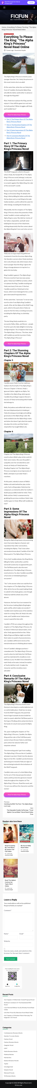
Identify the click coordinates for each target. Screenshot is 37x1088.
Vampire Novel (8, 1070)
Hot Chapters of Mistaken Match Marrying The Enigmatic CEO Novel (18, 1016)
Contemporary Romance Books (13, 1033)
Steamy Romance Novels (11, 1060)
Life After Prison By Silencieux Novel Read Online (18, 1012)
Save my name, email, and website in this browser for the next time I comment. (18, 952)
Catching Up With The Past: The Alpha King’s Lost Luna (18, 804)
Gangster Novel (8, 1045)
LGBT (5, 1048)
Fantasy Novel (8, 1039)
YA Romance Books (10, 1076)
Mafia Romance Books (10, 1051)
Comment (8, 910)
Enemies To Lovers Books (11, 1036)
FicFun (19, 16)
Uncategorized (8, 1067)
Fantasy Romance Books (11, 1042)
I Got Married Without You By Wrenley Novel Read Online (19, 1008)
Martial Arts (7, 1057)
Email (21, 934)
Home (4, 27)
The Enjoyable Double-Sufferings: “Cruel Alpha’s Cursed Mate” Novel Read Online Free (20, 811)
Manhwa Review (9, 1054)
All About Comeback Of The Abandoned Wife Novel (17, 1003)
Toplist (6, 1063)
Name (6, 934)
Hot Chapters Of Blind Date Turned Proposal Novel (19, 999)
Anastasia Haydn (20, 50)
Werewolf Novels (8, 34)
